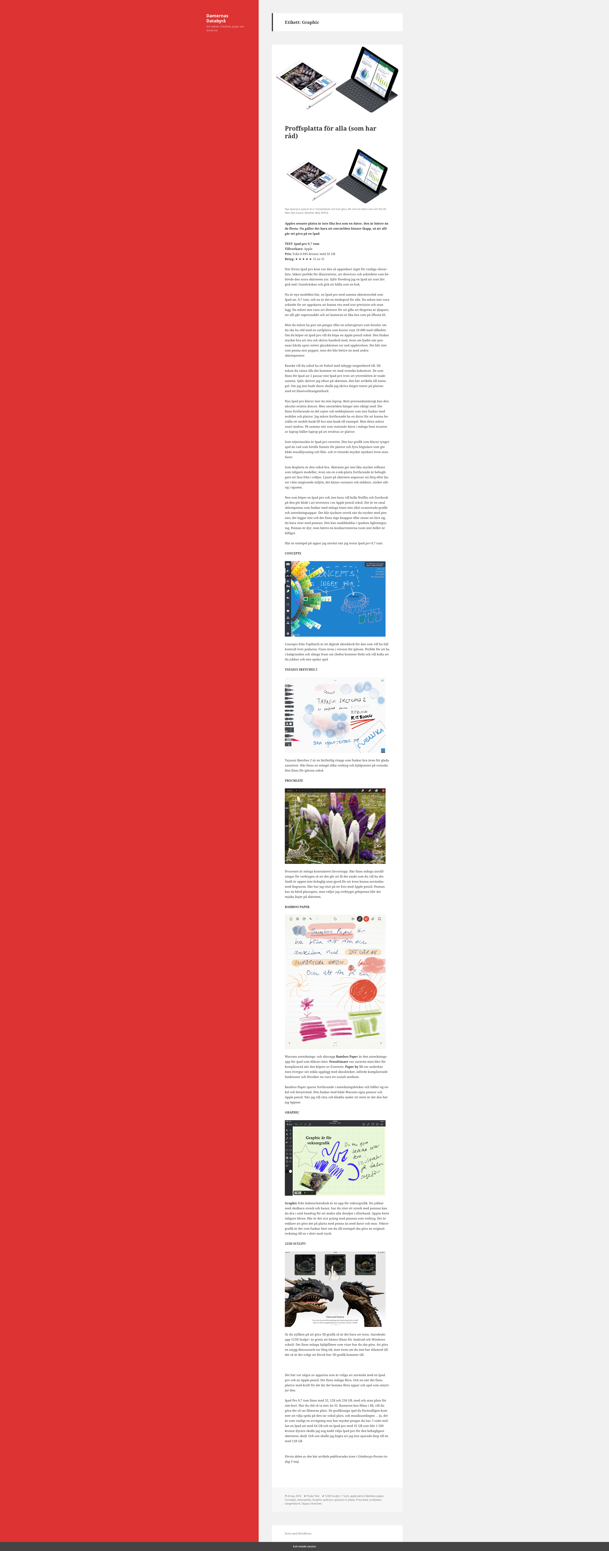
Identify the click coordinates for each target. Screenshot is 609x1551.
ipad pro (328, 1499)
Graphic (317, 1499)
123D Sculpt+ (333, 1496)
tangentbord (292, 1503)
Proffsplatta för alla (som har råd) (330, 132)
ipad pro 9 (340, 1499)
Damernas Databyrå (217, 18)
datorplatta (304, 1499)
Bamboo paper (374, 1496)
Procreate (362, 1499)
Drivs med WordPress (298, 1533)
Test (316, 1496)
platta (351, 1499)
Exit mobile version (304, 1546)
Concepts (290, 1499)
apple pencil (357, 1496)
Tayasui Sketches (311, 1503)
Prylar (310, 1496)
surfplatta (375, 1499)
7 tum (345, 1496)
